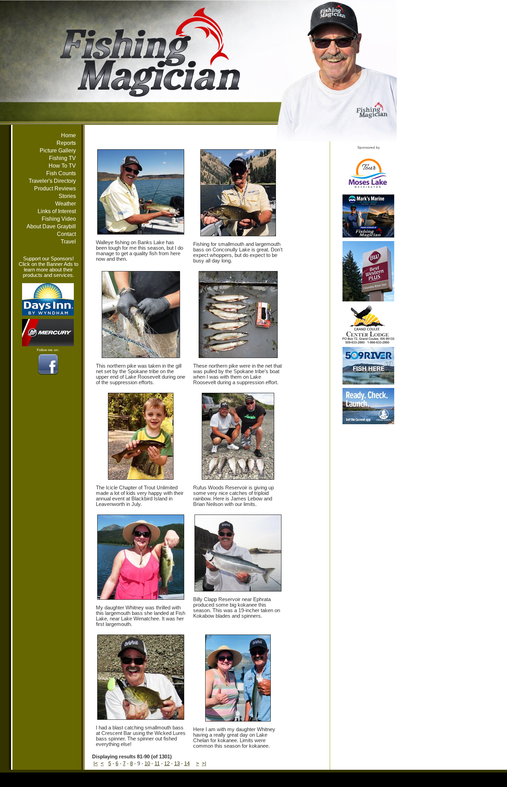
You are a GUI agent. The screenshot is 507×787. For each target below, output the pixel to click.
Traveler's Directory (52, 181)
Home (68, 135)
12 (167, 763)
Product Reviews (55, 188)
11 (157, 763)
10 (147, 763)
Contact (66, 234)
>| (204, 763)
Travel (68, 242)
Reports (66, 143)
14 (187, 763)
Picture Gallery (58, 150)
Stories (67, 196)
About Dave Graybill (51, 226)
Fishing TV (62, 158)
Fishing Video (59, 219)
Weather (65, 204)
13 (177, 763)
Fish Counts (61, 173)
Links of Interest (57, 211)
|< (95, 763)
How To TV (62, 166)
